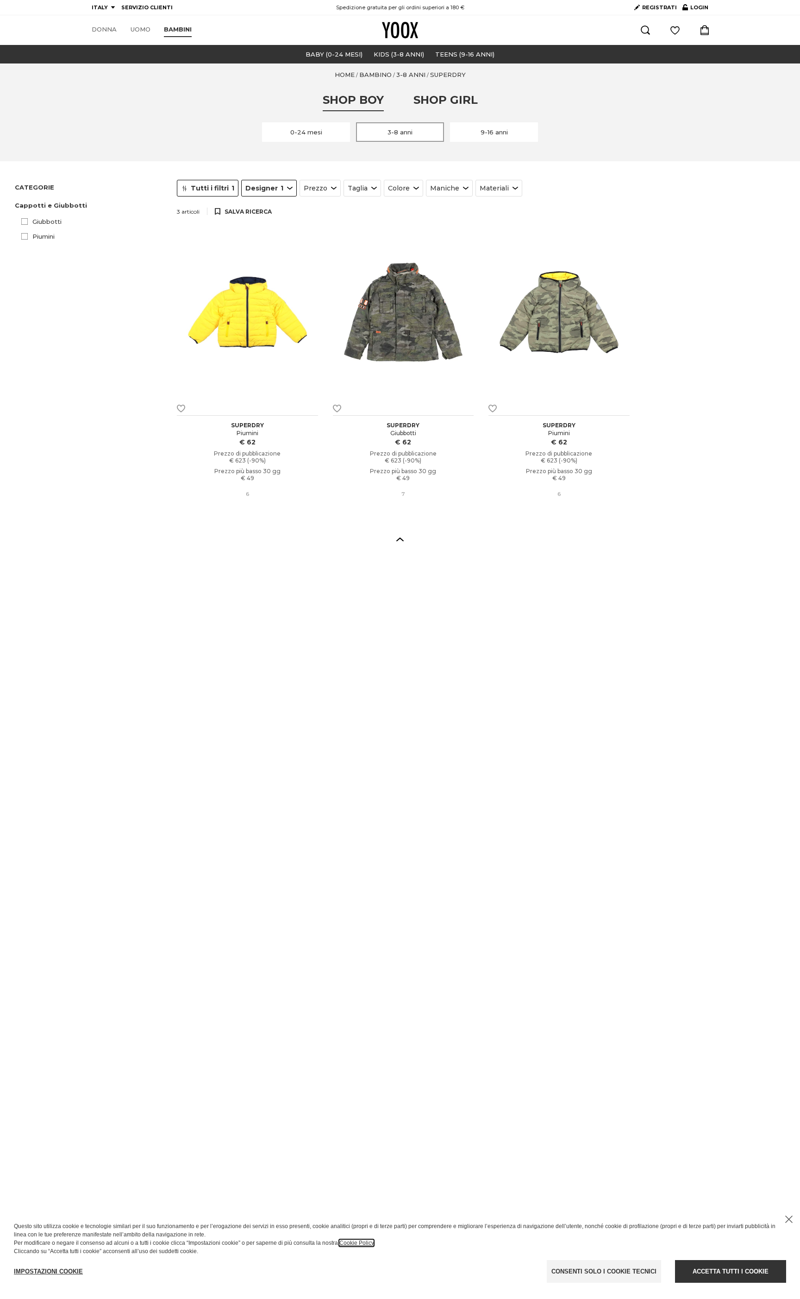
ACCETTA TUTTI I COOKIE (731, 1271)
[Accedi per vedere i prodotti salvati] (675, 30)
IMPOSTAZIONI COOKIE (48, 1271)
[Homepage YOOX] (400, 30)
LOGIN (695, 9)
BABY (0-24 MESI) (334, 54)
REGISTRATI (659, 7)
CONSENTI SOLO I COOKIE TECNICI (603, 1271)
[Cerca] (645, 30)
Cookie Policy (356, 1243)
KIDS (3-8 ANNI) (399, 54)
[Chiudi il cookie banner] (789, 1219)
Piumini (43, 236)
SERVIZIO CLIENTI (147, 7)
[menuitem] (104, 29)
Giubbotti (47, 221)
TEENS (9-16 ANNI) (464, 54)
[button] (90, 205)
